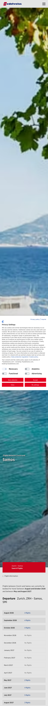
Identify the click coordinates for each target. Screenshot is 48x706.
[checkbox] (27, 369)
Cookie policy (33, 357)
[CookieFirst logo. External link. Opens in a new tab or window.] (3, 321)
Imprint (43, 319)
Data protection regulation (19, 357)
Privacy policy (35, 319)
